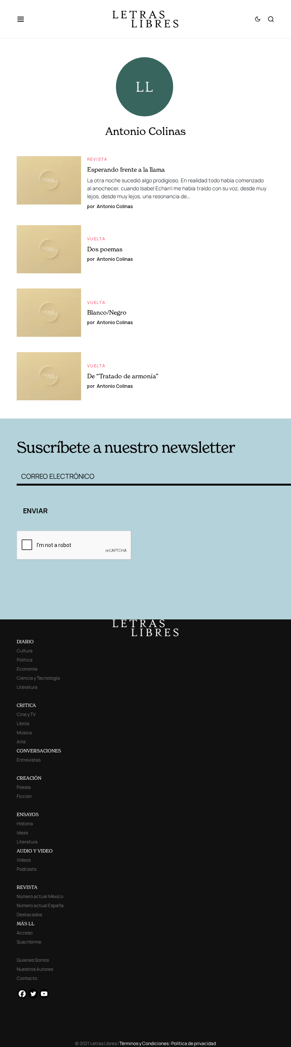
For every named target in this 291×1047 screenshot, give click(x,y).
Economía (27, 669)
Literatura (27, 687)
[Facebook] (22, 993)
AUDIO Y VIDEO (35, 851)
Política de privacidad (193, 1043)
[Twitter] (33, 993)
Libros (23, 723)
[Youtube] (44, 993)
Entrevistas (29, 760)
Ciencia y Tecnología (38, 678)
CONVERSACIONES (39, 751)
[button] (24, 19)
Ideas (22, 832)
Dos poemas (104, 249)
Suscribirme (29, 942)
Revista (97, 159)
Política (25, 660)
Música (24, 732)
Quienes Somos (33, 960)
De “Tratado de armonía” (122, 376)
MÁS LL (25, 923)
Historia (25, 823)
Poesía (24, 787)
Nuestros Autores (35, 969)
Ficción (24, 796)
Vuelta (96, 238)
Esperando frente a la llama (126, 169)
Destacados (29, 914)
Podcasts (26, 869)
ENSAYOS (28, 814)
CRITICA (26, 705)
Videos (24, 860)
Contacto (27, 978)
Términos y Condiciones (144, 1043)
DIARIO (25, 641)
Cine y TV (26, 714)
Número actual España (40, 905)
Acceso (25, 932)
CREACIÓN (29, 778)
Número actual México (40, 896)
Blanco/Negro (107, 312)
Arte (21, 741)
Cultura (25, 650)
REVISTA (27, 887)
